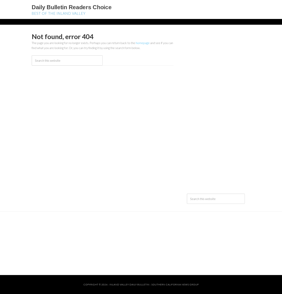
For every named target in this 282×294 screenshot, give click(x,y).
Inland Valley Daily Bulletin (129, 284)
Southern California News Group (175, 284)
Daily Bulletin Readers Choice (71, 7)
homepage (143, 43)
